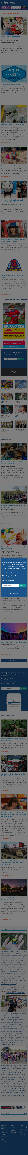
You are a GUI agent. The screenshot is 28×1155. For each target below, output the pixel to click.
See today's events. (14, 593)
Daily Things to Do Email (9, 576)
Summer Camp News (8, 580)
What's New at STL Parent (10, 578)
